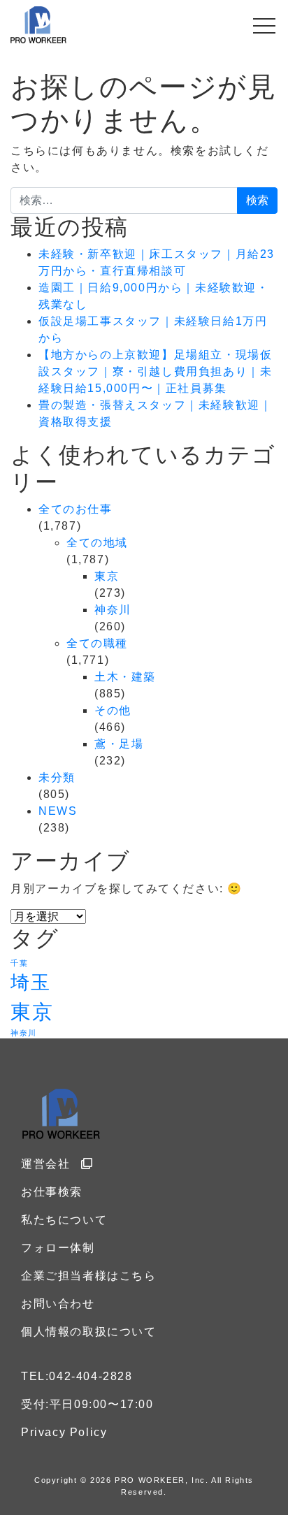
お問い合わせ (58, 1304)
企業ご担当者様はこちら (89, 1276)
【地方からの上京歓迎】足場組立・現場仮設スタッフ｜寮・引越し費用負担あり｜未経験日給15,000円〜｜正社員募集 (155, 371)
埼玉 (30, 982)
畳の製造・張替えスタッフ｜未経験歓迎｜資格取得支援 (155, 413)
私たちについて (64, 1220)
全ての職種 (97, 643)
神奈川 (112, 610)
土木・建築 (125, 677)
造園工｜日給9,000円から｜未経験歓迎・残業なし (153, 296)
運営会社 (45, 1164)
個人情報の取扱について (89, 1332)
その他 (112, 710)
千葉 (19, 963)
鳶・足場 (118, 744)
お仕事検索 (51, 1192)
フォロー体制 (58, 1248)
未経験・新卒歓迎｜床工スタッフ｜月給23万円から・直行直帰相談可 (156, 262)
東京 (106, 576)
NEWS (57, 811)
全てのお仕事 (75, 509)
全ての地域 (97, 543)
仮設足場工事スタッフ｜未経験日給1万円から (152, 329)
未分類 (56, 777)
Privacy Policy (64, 1432)
